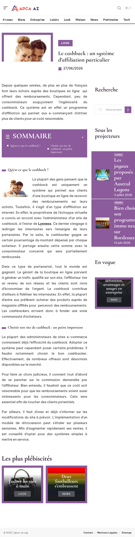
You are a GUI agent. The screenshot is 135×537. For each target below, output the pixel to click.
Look (65, 43)
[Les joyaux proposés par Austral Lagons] (102, 175)
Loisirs (118, 155)
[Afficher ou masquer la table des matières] (67, 137)
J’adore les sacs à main (22, 483)
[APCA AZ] (25, 8)
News (66, 493)
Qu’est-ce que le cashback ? (25, 145)
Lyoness (44, 224)
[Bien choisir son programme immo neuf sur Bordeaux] (102, 222)
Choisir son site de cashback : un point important (61, 149)
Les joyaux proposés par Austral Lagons (123, 175)
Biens (114, 300)
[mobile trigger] (6, 8)
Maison (118, 203)
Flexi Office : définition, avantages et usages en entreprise (114, 284)
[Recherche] (119, 8)
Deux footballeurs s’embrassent (66, 481)
